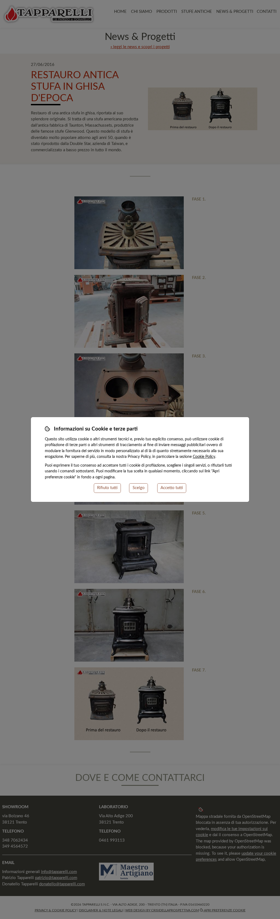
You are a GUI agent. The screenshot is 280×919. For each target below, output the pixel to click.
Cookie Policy (204, 457)
